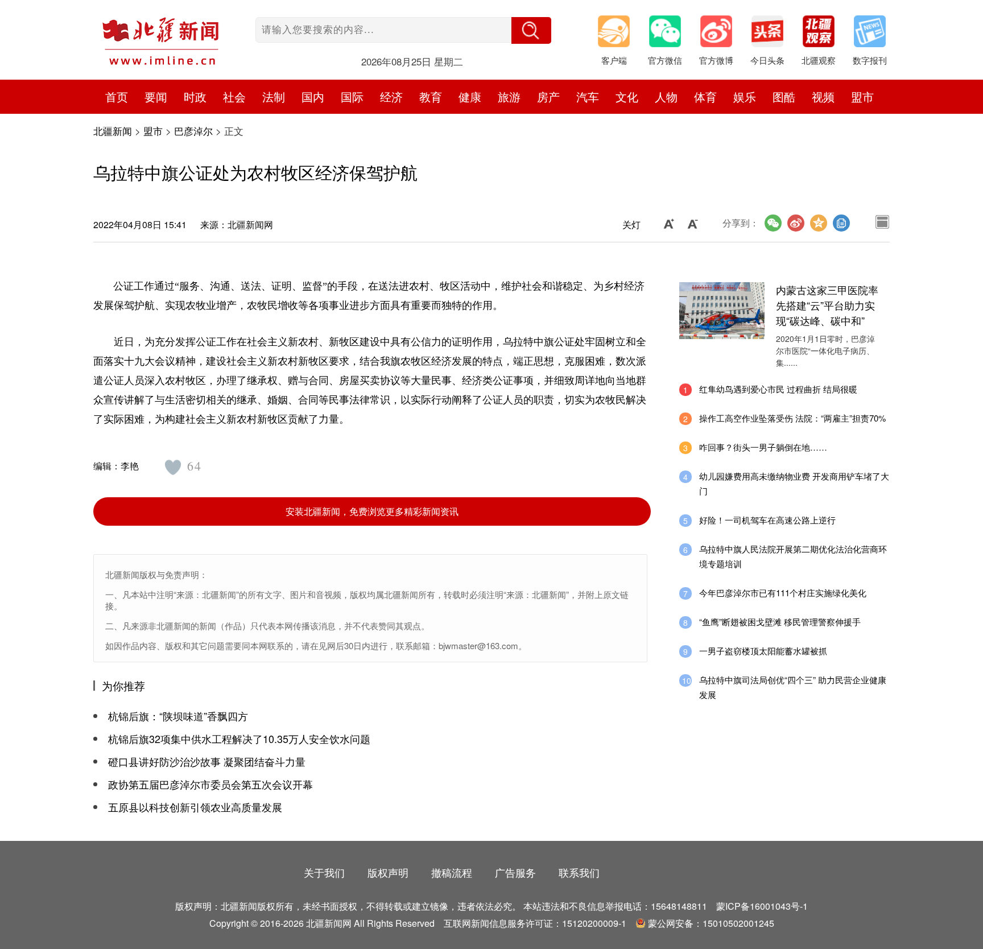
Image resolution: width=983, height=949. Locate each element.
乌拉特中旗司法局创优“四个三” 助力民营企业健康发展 (792, 687)
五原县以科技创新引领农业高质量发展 (195, 806)
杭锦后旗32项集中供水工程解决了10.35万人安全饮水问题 (239, 738)
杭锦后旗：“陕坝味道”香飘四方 (178, 715)
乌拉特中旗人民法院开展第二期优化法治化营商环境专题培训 (793, 556)
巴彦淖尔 (193, 130)
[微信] (773, 223)
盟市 (862, 96)
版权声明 (387, 872)
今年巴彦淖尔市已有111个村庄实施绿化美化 (782, 593)
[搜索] (531, 30)
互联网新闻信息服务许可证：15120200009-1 (535, 923)
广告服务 (515, 872)
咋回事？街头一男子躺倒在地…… (763, 447)
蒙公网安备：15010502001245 (711, 923)
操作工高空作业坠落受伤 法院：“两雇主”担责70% (792, 418)
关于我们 (324, 872)
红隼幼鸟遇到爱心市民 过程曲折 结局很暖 (778, 389)
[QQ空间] (818, 223)
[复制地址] (841, 223)
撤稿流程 (451, 872)
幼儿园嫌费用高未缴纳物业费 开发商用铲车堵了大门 (794, 483)
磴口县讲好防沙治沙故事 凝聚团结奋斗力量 (206, 761)
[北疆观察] (824, 34)
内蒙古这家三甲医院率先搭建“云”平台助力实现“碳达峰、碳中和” (827, 305)
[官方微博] (721, 34)
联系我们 (579, 872)
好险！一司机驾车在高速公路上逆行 (767, 520)
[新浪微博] (795, 223)
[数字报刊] (875, 34)
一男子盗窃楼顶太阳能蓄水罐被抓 (763, 651)
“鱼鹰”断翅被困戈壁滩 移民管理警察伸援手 (780, 622)
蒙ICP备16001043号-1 (762, 906)
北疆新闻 (112, 130)
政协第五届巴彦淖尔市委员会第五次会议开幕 (210, 784)
